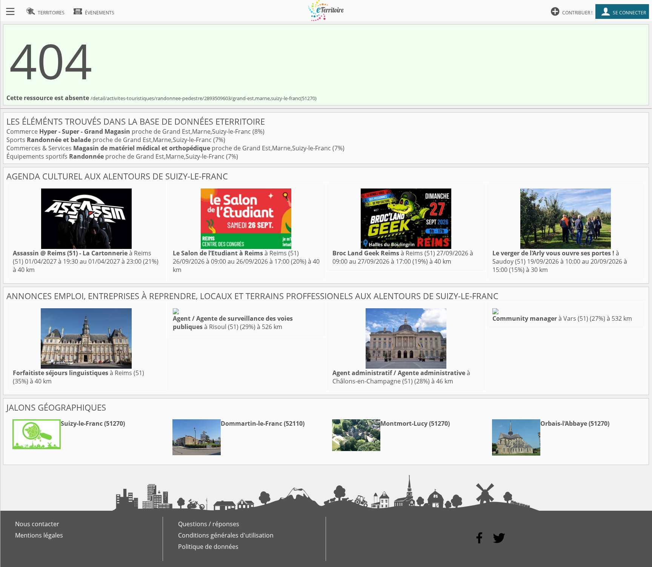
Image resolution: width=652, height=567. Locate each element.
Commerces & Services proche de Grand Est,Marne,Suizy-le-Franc (169, 148)
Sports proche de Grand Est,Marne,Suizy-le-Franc (109, 140)
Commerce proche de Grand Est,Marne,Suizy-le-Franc (129, 131)
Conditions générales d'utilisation (226, 535)
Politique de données (208, 546)
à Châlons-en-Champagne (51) (401, 377)
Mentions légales (39, 535)
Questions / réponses (208, 524)
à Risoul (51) (233, 322)
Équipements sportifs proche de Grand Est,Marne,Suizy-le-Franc (116, 156)
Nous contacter (37, 524)
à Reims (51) (236, 253)
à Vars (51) (540, 318)
